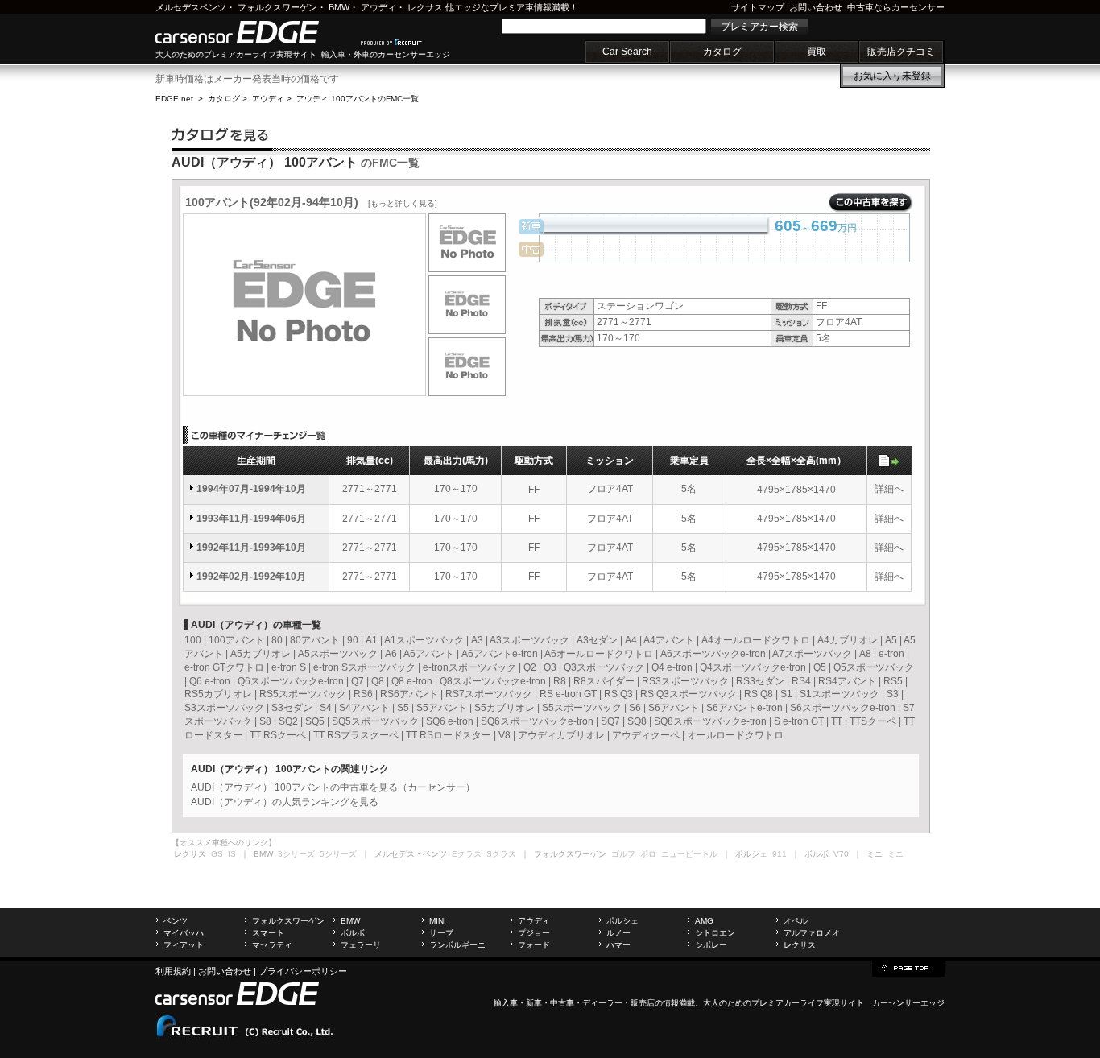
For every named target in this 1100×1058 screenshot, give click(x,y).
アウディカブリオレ (561, 735)
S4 (326, 707)
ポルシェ (622, 920)
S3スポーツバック (224, 707)
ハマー (618, 944)
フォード (534, 944)
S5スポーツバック (582, 707)
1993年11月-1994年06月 (251, 518)
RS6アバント (409, 694)
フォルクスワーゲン (277, 7)
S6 (635, 707)
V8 (504, 735)
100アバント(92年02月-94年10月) (311, 202)
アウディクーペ (646, 735)
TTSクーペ (873, 721)
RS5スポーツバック (302, 694)
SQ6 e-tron (449, 721)
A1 (372, 640)
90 (352, 640)
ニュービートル (689, 853)
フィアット (183, 944)
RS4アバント (847, 681)
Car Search (627, 51)
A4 (631, 640)
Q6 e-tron (209, 681)
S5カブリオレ (504, 707)
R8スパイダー (604, 681)
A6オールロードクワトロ (598, 653)
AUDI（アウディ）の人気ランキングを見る (284, 802)
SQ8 (637, 721)
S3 (893, 694)
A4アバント (668, 640)
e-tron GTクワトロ (224, 667)
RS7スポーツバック (488, 694)
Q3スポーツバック (604, 667)
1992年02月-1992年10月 (251, 576)
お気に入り (892, 75)
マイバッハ (183, 932)
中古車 (562, 1002)
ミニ (895, 853)
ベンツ (175, 920)
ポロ (648, 853)
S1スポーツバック (839, 694)
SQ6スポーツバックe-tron (537, 721)
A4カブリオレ (847, 640)
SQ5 (315, 721)
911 (779, 853)
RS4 (801, 681)
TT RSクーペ (278, 735)
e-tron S (288, 667)
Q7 (357, 681)
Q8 (377, 681)
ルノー (618, 932)
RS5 (893, 681)
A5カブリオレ (260, 653)
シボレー (711, 944)
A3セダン (597, 640)
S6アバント (673, 707)
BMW (339, 7)
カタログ (722, 51)
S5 (403, 707)
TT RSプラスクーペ (356, 735)
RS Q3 (618, 694)
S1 (786, 694)
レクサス (425, 7)
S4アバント (364, 707)
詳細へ (889, 488)
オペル (796, 920)
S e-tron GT (799, 721)
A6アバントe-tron (499, 653)
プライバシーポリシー (302, 971)
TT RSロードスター (448, 735)
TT (836, 721)
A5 (891, 640)
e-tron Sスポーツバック (364, 667)
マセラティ (272, 944)
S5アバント (441, 707)
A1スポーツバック (424, 640)
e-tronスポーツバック (469, 667)
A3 (477, 640)
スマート (268, 932)
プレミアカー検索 (759, 26)
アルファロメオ (812, 932)
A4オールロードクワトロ (755, 640)
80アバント (315, 640)
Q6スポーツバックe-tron (291, 681)
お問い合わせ (815, 7)
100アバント (236, 640)
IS (232, 853)
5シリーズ (338, 853)
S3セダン (291, 707)
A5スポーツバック (338, 653)
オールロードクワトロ (735, 735)
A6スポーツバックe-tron (713, 653)
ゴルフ (623, 853)
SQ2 (288, 721)
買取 (816, 51)
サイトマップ (757, 7)
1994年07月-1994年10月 (251, 488)
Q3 (550, 667)
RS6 (363, 694)
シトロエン (715, 932)
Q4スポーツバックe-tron (753, 667)
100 (192, 640)
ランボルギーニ (457, 944)
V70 (841, 853)
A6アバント (428, 653)
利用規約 (173, 971)
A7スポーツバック (812, 653)
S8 (265, 721)
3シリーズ (296, 853)
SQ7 (610, 721)
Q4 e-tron (672, 667)
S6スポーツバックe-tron (842, 707)
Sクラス (501, 853)
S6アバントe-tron (744, 707)
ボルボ (353, 932)
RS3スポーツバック (685, 681)
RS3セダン (760, 681)
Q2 (529, 667)
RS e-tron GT (568, 694)
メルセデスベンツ (190, 7)
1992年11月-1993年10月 (251, 547)
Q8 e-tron (411, 681)
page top (908, 967)
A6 (391, 653)
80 (277, 640)
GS (217, 853)
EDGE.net (174, 98)
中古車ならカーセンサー (896, 7)
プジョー (534, 932)
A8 (865, 653)
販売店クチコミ (901, 51)
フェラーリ (361, 944)
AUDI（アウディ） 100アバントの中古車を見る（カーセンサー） (333, 787)
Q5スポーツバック (873, 667)
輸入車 (506, 1002)
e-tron (891, 653)
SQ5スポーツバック (375, 721)
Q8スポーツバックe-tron (493, 681)
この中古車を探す (871, 202)
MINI (437, 920)
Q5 (819, 667)
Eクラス (467, 853)
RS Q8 (758, 694)
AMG (704, 920)
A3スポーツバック (529, 640)
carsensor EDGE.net (254, 32)
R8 (559, 681)
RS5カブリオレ (218, 694)
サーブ (441, 932)
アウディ (378, 7)
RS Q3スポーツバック (688, 694)
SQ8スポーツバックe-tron (710, 721)
